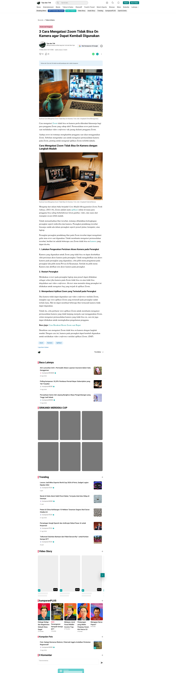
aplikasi (74, 209)
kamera (93, 241)
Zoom (54, 123)
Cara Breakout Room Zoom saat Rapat (65, 325)
